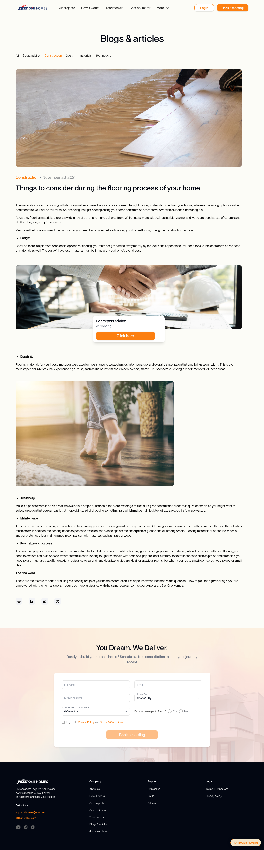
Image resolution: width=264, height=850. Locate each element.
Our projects (66, 8)
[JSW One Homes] (32, 8)
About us (94, 789)
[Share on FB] (19, 601)
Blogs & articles (98, 824)
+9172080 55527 (26, 818)
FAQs (151, 796)
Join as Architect (99, 831)
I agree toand (94, 722)
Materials (85, 55)
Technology (103, 55)
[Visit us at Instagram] (33, 827)
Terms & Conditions (111, 722)
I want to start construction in (76, 707)
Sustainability (31, 55)
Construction (53, 55)
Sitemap (152, 803)
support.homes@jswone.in (31, 812)
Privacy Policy (86, 722)
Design (70, 55)
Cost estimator (140, 8)
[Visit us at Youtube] (18, 827)
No (186, 711)
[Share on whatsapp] (44, 601)
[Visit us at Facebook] (26, 827)
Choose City (141, 694)
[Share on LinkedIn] (32, 601)
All (17, 55)
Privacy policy (214, 796)
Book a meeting (248, 842)
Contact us (154, 789)
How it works (90, 8)
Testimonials (114, 8)
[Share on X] (57, 601)
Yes (175, 711)
